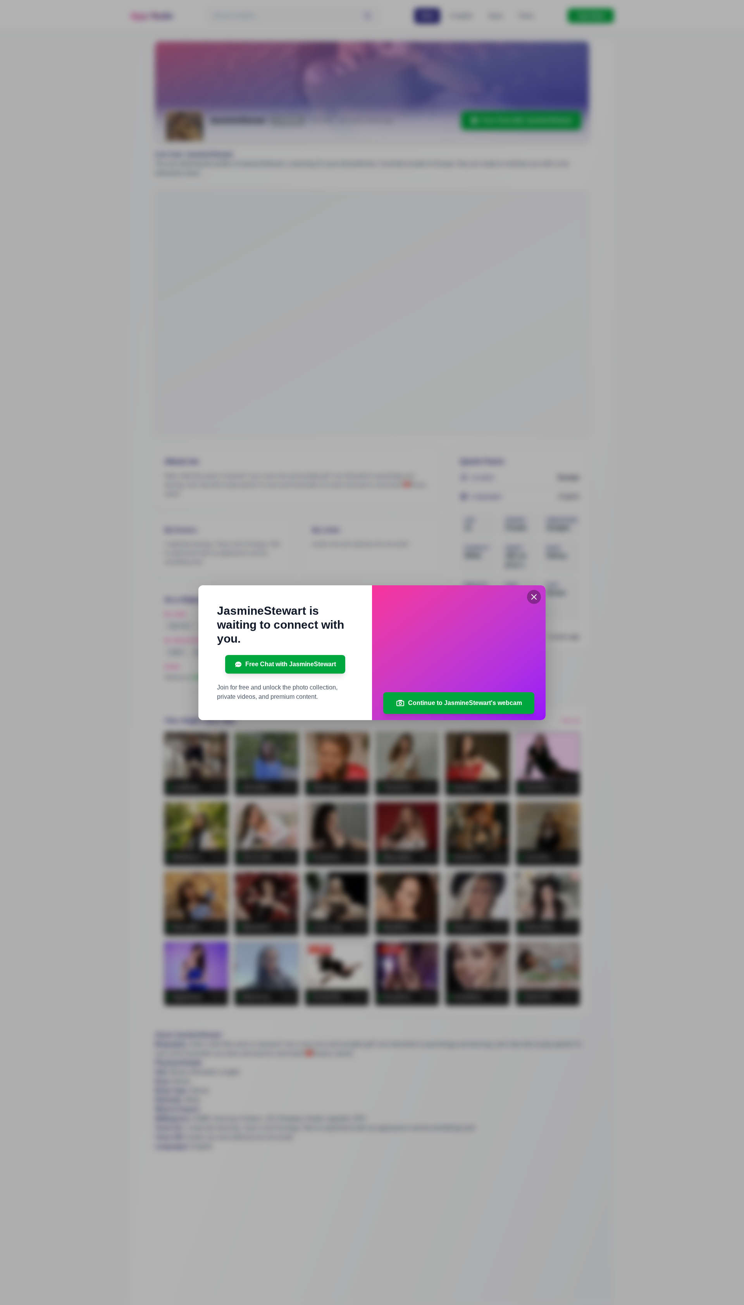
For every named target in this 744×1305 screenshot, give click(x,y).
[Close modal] (534, 597)
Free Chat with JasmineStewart (290, 664)
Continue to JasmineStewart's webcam (465, 703)
